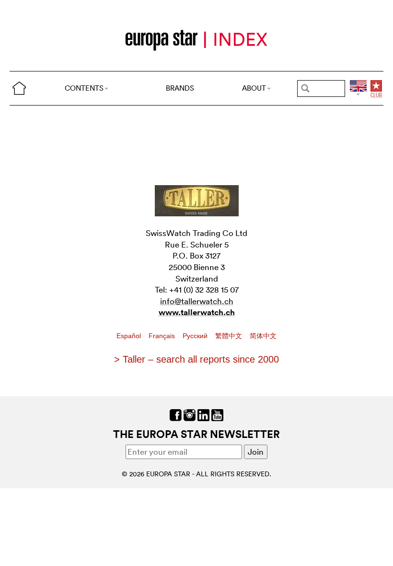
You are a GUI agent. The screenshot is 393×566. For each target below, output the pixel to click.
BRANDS (180, 88)
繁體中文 (229, 336)
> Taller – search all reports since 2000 (196, 359)
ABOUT (254, 88)
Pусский (196, 336)
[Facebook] (176, 414)
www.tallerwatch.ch (197, 312)
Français (163, 336)
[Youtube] (217, 414)
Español (129, 336)
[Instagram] (190, 414)
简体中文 (263, 336)
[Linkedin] (203, 414)
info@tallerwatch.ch (196, 301)
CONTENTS (84, 88)
